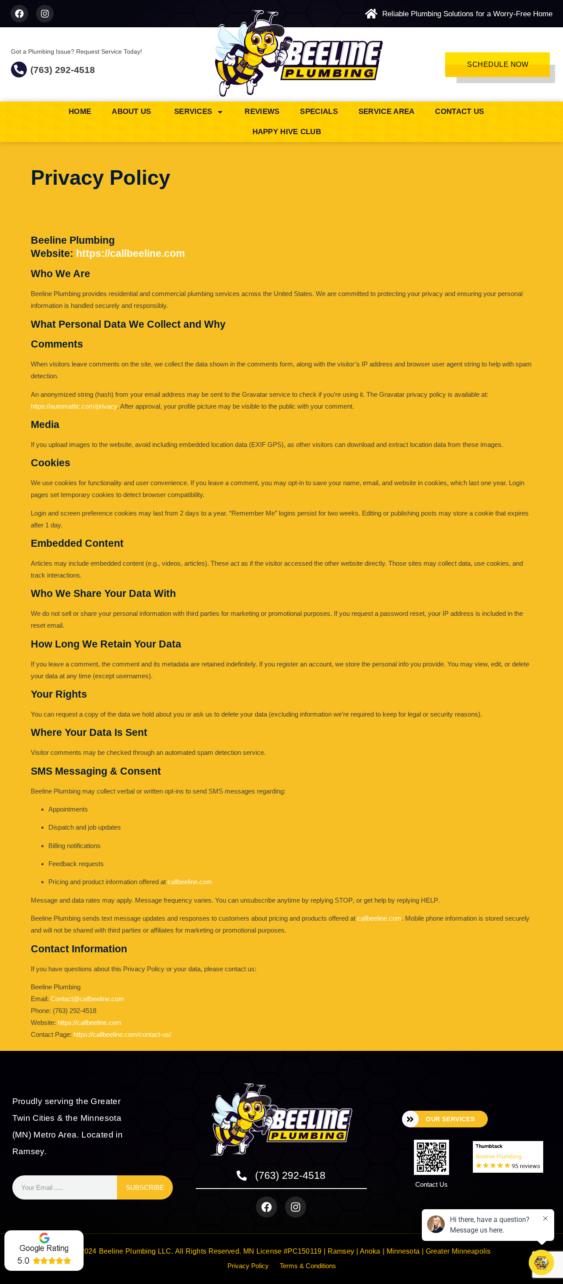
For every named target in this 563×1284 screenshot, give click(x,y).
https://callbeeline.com (130, 253)
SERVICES (193, 111)
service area (386, 111)
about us (133, 111)
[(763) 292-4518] (19, 69)
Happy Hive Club (287, 132)
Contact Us (459, 111)
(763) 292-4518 (62, 70)
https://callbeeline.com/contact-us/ (122, 1034)
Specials (318, 111)
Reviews (262, 111)
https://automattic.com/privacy (74, 406)
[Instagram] (45, 13)
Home (80, 111)
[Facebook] (19, 13)
